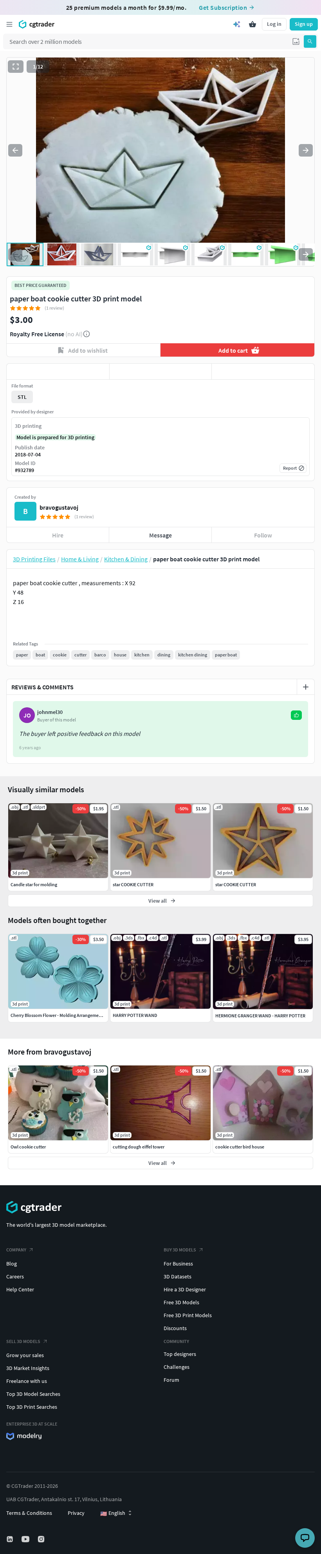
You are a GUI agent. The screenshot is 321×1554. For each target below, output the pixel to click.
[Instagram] (42, 1539)
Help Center (20, 1289)
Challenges (176, 1366)
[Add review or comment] (306, 687)
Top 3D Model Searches (33, 1393)
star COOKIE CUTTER (133, 884)
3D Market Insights (27, 1368)
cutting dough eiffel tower (138, 1147)
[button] (296, 41)
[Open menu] (9, 24)
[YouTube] (26, 1539)
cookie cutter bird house (239, 1147)
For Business (178, 1263)
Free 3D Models (181, 1302)
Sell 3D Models (23, 1341)
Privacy (76, 1512)
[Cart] (252, 24)
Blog (11, 1263)
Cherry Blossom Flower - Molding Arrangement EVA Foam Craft (72, 1015)
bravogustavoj (59, 507)
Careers (15, 1276)
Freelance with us (26, 1381)
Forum (171, 1379)
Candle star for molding (34, 884)
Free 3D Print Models (188, 1315)
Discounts (175, 1328)
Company (16, 1250)
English (112, 1513)
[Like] (58, 371)
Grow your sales (25, 1355)
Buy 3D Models (180, 1250)
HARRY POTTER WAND (135, 1015)
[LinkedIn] (10, 1539)
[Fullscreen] (15, 66)
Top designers (180, 1353)
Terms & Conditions (29, 1512)
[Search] (310, 41)
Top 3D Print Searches (31, 1406)
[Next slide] (306, 150)
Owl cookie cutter (28, 1147)
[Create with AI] (237, 24)
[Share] (263, 371)
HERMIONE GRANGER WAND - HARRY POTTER (260, 1016)
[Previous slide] (15, 150)
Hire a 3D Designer (185, 1289)
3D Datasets (177, 1276)
